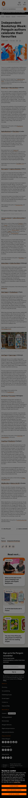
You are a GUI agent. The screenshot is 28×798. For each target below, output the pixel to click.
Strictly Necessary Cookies (14, 790)
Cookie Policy (16, 782)
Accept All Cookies (14, 794)
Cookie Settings (14, 786)
